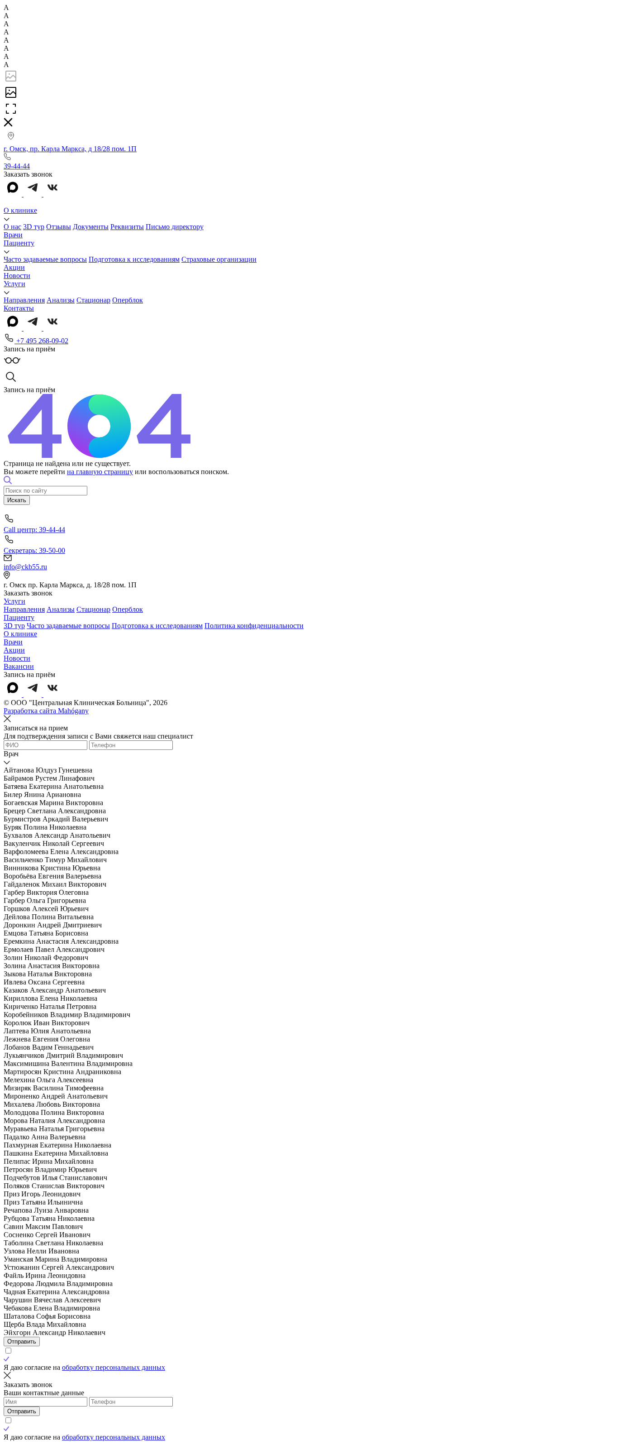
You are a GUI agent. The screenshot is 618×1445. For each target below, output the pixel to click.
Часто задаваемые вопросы (45, 259)
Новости (17, 275)
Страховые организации (219, 259)
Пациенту (19, 243)
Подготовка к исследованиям (134, 259)
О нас (12, 226)
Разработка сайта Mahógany (46, 711)
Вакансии (19, 666)
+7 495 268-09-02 (41, 341)
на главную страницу (100, 471)
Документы (91, 226)
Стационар (93, 300)
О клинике (20, 210)
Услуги (14, 284)
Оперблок (127, 300)
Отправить (21, 1341)
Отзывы (58, 226)
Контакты (19, 308)
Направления (24, 300)
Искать (16, 500)
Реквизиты (127, 226)
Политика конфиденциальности (254, 625)
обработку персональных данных (113, 1367)
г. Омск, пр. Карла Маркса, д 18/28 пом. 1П (70, 149)
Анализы (61, 300)
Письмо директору (175, 226)
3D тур (33, 226)
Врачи (13, 235)
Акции (14, 267)
